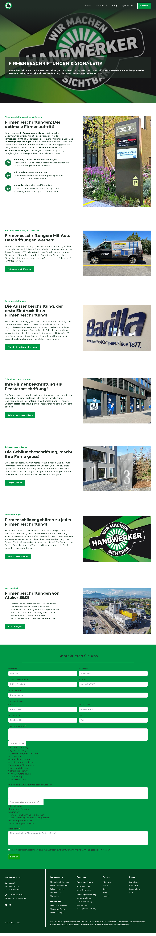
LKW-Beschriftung (84, 901)
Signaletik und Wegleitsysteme (22, 347)
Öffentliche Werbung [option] (18, 809)
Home (88, 5)
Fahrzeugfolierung (85, 882)
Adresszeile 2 (85, 705)
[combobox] (78, 754)
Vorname (12, 669)
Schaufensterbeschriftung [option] (21, 762)
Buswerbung (82, 905)
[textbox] (17, 743)
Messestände (55, 892)
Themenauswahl (16, 726)
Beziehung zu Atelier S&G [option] (20, 821)
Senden (14, 857)
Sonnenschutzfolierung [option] (19, 774)
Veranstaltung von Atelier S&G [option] (22, 823)
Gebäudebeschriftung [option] (19, 759)
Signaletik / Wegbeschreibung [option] (23, 753)
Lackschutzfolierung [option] (18, 768)
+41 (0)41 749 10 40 (15, 895)
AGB (131, 892)
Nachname (84, 669)
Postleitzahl (14, 715)
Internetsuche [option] (15, 806)
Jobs (105, 889)
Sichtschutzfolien (57, 909)
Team (105, 885)
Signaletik (54, 896)
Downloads (134, 882)
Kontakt (144, 6)
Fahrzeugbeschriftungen (20, 269)
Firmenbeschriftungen (59, 882)
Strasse (11, 705)
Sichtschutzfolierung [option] (18, 771)
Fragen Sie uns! (15, 483)
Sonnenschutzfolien (58, 906)
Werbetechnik (56, 877)
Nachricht (13, 829)
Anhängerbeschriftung (86, 908)
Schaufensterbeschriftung (20, 415)
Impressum (134, 885)
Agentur (125, 5)
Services (100, 5)
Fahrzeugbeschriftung (86, 894)
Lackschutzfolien (84, 890)
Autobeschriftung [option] (17, 756)
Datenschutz (134, 889)
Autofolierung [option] (15, 777)
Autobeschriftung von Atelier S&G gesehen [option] (28, 818)
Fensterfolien (56, 901)
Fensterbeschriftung (58, 885)
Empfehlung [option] (14, 812)
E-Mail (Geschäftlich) (18, 679)
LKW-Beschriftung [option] (17, 779)
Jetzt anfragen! (15, 626)
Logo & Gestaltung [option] (17, 750)
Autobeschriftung (84, 898)
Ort (80, 715)
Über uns (107, 882)
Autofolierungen (83, 886)
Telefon (82, 679)
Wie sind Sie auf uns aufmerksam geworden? (30, 785)
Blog (114, 5)
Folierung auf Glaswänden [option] (21, 765)
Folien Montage (56, 913)
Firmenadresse (15, 701)
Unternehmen (15, 690)
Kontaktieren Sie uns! (18, 556)
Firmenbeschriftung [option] (18, 747)
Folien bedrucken (57, 889)
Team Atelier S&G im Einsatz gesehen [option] (26, 815)
